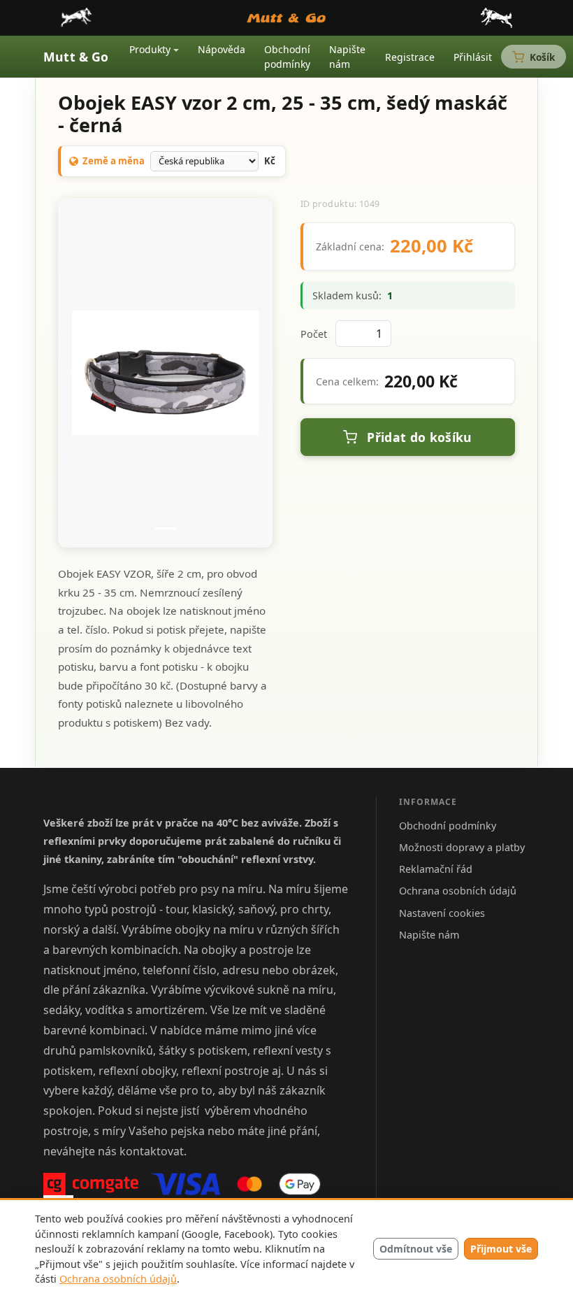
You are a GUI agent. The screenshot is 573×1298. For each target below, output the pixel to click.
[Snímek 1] (165, 528)
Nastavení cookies (442, 913)
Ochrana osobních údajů (118, 1278)
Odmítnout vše (415, 1248)
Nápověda (221, 49)
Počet (313, 334)
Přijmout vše (501, 1248)
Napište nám (347, 57)
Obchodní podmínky (287, 57)
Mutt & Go (76, 56)
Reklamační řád (435, 869)
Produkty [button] (150, 49)
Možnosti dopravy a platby (462, 847)
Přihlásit (473, 57)
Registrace (410, 57)
